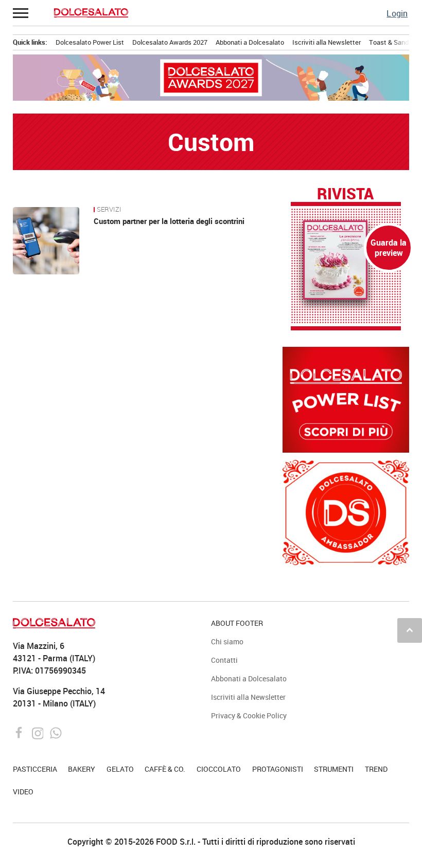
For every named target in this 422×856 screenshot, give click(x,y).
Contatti (224, 660)
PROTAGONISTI (277, 769)
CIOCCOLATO (219, 769)
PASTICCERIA (35, 769)
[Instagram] (39, 732)
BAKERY (81, 769)
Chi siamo (227, 641)
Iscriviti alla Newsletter (326, 42)
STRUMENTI (334, 769)
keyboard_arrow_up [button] (409, 630)
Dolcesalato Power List (90, 42)
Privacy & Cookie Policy (249, 715)
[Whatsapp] (55, 732)
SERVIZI (109, 209)
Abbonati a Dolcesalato (250, 42)
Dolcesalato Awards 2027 (169, 42)
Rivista (345, 194)
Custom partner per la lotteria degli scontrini (169, 221)
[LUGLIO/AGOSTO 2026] (346, 260)
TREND (376, 769)
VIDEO (23, 791)
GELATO (120, 769)
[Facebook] (20, 732)
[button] (21, 13)
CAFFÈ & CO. (165, 769)
